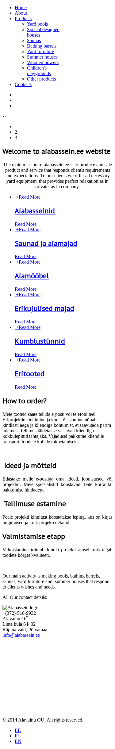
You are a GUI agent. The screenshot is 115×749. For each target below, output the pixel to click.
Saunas (34, 40)
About (21, 13)
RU (18, 735)
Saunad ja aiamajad (46, 243)
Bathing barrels (41, 46)
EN (18, 741)
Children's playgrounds (39, 70)
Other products (41, 78)
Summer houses (42, 56)
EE (18, 730)
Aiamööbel (32, 275)
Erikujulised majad (44, 308)
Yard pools (37, 24)
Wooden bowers (43, 62)
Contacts (23, 84)
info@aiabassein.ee (21, 635)
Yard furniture (40, 51)
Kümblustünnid (40, 341)
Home (21, 7)
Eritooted (29, 373)
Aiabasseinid (35, 210)
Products (23, 18)
